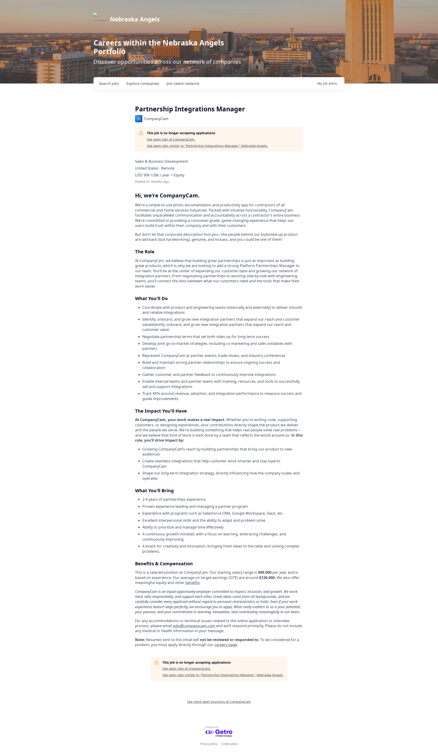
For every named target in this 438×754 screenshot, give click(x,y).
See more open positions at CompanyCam (219, 701)
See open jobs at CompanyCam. (171, 139)
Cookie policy (229, 744)
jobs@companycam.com (194, 625)
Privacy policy (208, 744)
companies (142, 83)
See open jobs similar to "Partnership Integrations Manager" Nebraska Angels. (207, 146)
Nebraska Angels (135, 19)
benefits (192, 582)
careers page (225, 644)
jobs (109, 83)
